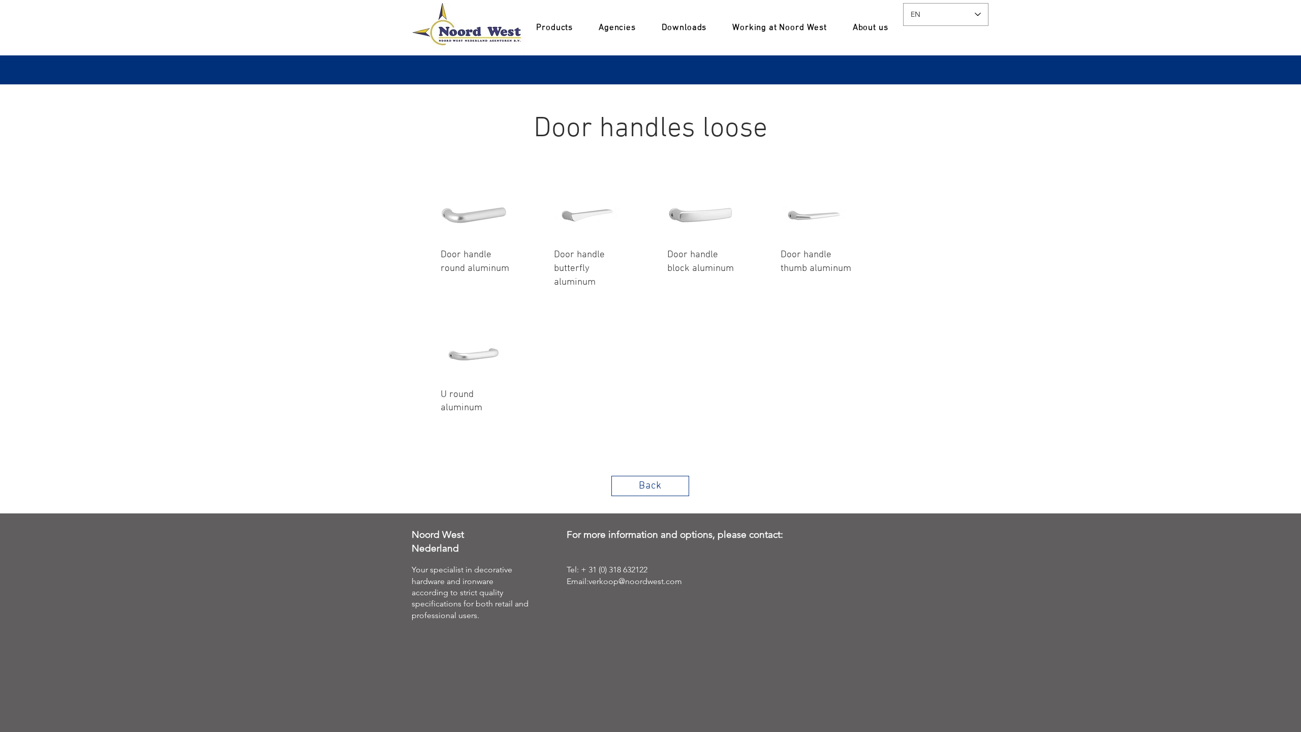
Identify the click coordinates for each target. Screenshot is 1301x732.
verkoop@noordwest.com (635, 581)
